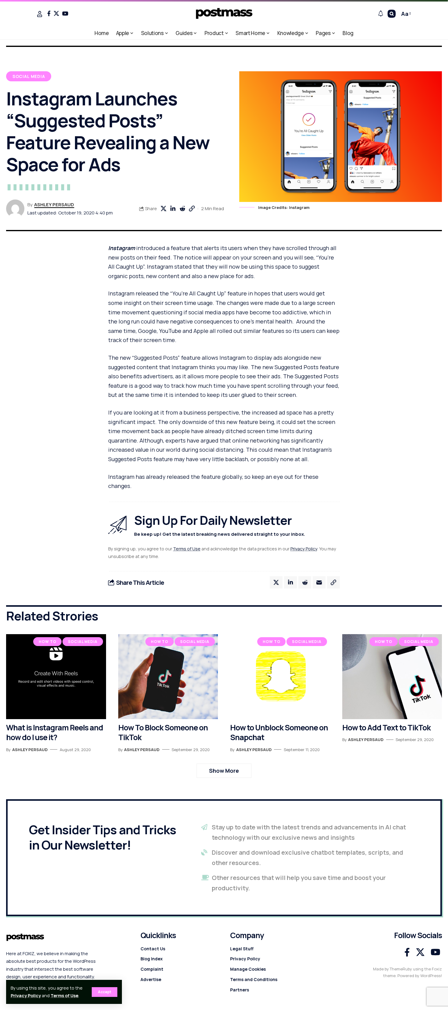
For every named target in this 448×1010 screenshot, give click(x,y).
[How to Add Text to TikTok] (392, 676)
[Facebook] (49, 13)
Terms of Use (64, 995)
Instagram (121, 248)
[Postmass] (224, 14)
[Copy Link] (191, 209)
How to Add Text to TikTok (386, 727)
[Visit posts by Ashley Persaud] (15, 209)
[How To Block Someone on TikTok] (168, 676)
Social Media (28, 76)
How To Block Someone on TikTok (163, 732)
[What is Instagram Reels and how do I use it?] (56, 676)
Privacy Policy (26, 995)
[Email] (319, 582)
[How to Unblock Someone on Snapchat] (280, 676)
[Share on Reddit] (182, 209)
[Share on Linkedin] (173, 209)
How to (47, 641)
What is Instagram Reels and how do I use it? (54, 732)
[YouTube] (65, 13)
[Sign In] (40, 14)
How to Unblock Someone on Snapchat (279, 732)
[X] (56, 13)
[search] (391, 14)
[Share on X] (163, 209)
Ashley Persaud (54, 204)
